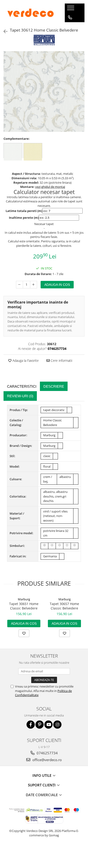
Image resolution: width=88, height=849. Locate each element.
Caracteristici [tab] (21, 386)
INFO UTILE (42, 775)
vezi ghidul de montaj (50, 187)
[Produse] (71, 9)
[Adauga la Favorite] (24, 633)
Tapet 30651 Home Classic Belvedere (23, 606)
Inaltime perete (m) (24, 217)
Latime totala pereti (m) (24, 211)
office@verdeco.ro (46, 759)
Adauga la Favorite (25, 360)
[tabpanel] (44, 91)
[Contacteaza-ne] (70, 17)
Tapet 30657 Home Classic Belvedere (64, 606)
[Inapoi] (3, 31)
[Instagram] (57, 724)
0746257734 (47, 753)
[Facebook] (31, 724)
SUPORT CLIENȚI (42, 785)
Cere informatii (61, 360)
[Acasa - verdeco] (30, 13)
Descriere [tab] (53, 386)
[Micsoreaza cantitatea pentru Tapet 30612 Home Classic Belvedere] (19, 284)
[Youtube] (48, 724)
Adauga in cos (57, 285)
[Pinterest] (39, 724)
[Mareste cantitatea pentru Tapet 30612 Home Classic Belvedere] (33, 284)
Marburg (24, 599)
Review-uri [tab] (20, 396)
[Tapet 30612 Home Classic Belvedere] (44, 91)
